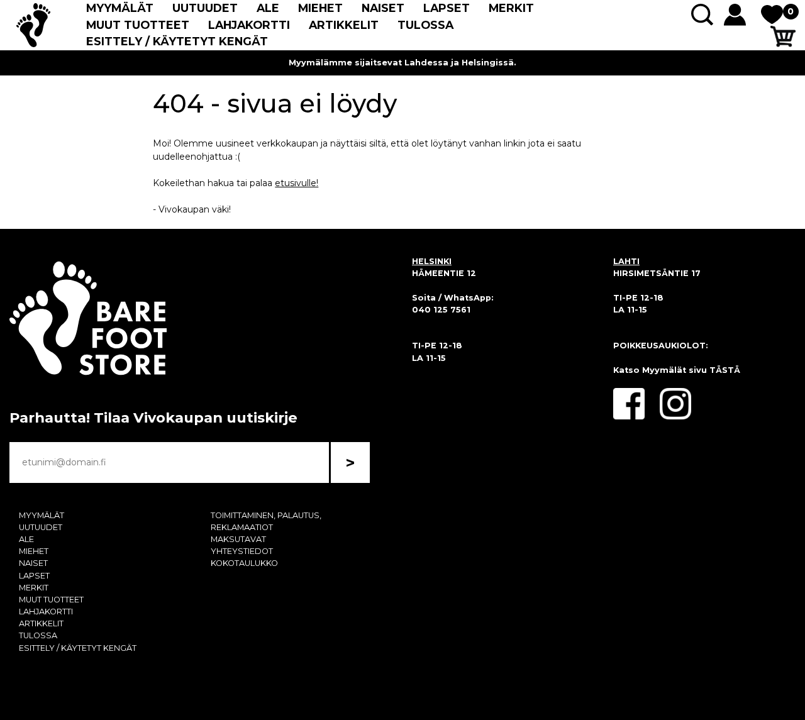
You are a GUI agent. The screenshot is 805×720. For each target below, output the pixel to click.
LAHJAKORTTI (249, 24)
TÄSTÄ (724, 370)
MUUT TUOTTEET (137, 24)
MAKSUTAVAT (238, 539)
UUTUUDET (205, 7)
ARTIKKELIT (344, 24)
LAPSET (446, 7)
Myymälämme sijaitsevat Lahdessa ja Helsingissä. (402, 62)
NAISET (383, 7)
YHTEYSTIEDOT (242, 551)
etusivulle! (296, 183)
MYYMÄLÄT (119, 7)
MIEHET (320, 7)
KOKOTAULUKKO (244, 563)
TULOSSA (425, 24)
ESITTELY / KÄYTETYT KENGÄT (177, 41)
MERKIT (511, 7)
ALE (268, 7)
